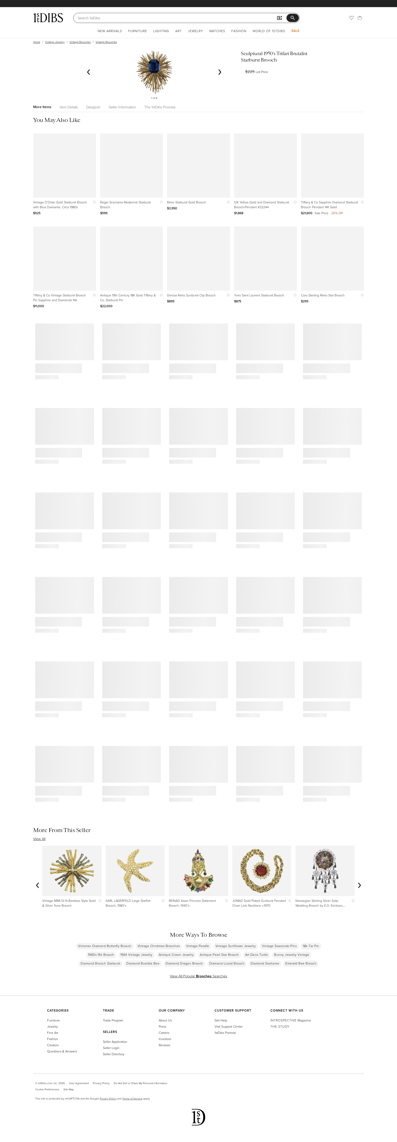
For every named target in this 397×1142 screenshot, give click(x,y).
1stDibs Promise (225, 1032)
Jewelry (195, 31)
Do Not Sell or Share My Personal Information (140, 1083)
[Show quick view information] (93, 202)
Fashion (239, 31)
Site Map (68, 1089)
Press (162, 1026)
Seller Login (111, 1048)
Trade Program (113, 1020)
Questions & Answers (62, 1051)
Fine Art (52, 1032)
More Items (42, 107)
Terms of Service (132, 1098)
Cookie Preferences (47, 1089)
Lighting (161, 31)
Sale (295, 30)
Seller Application (115, 1041)
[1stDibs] (48, 17)
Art (178, 31)
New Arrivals (110, 31)
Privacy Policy (101, 1083)
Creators (53, 1045)
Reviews (164, 1045)
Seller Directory (113, 1054)
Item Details (69, 107)
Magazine (290, 1020)
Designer (93, 107)
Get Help (221, 1020)
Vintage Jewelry (55, 42)
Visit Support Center (229, 1026)
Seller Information (122, 107)
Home (36, 42)
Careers (164, 1032)
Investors (165, 1039)
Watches (217, 31)
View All (39, 838)
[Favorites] (351, 18)
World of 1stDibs (269, 31)
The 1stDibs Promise (160, 107)
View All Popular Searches (198, 976)
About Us (165, 1020)
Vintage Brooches (80, 42)
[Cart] (360, 18)
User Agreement (79, 1083)
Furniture (137, 31)
